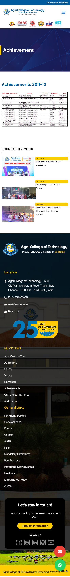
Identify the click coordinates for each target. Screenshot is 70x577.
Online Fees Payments (16, 394)
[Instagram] (27, 542)
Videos (8, 375)
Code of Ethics (12, 422)
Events (8, 428)
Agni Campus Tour (14, 356)
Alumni (8, 486)
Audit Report (11, 401)
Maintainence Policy (15, 479)
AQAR (7, 441)
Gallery (8, 369)
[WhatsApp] (60, 565)
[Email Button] (60, 551)
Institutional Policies (15, 415)
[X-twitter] (43, 542)
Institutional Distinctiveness (19, 466)
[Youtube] (51, 542)
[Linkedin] (35, 542)
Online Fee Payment (57, 2)
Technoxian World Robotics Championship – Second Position (48, 211)
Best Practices (12, 460)
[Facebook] (19, 542)
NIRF (7, 447)
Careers (8, 434)
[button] (63, 12)
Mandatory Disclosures (17, 454)
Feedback (9, 473)
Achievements (12, 388)
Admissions (10, 362)
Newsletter (10, 381)
